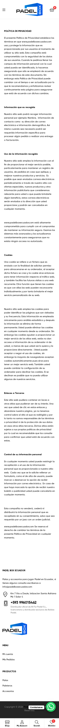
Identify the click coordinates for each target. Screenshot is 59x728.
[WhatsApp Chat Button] (51, 707)
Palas (5, 680)
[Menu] (5, 9)
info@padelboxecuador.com (17, 586)
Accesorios (8, 691)
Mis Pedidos (8, 659)
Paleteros (7, 685)
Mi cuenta (7, 654)
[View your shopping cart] (52, 9)
